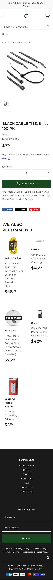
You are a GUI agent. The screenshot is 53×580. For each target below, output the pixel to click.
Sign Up (26, 538)
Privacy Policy (22, 549)
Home (5, 34)
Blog (26, 483)
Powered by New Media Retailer (25, 569)
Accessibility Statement (35, 552)
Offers (26, 470)
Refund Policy (39, 549)
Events (26, 474)
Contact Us (26, 491)
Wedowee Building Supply (29, 566)
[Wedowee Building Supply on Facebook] (48, 557)
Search (8, 549)
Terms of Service (11, 552)
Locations (26, 487)
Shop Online (26, 465)
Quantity (7, 166)
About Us (26, 478)
